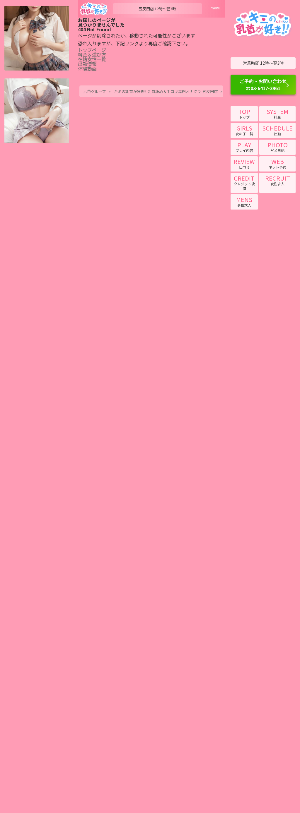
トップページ (92, 49)
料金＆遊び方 (92, 54)
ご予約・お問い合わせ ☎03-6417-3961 (263, 85)
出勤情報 (87, 63)
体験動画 (87, 68)
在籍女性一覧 (92, 59)
